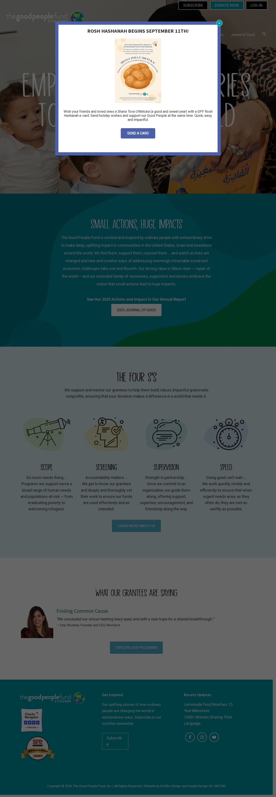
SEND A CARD (138, 133)
